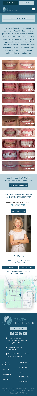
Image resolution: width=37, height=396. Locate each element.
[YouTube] (16, 333)
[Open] (33, 9)
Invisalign (6, 374)
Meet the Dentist (18, 211)
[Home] (10, 9)
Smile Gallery (25, 362)
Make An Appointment (18, 185)
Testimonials (25, 377)
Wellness (6, 379)
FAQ (21, 372)
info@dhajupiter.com (15, 347)
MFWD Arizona (22, 393)
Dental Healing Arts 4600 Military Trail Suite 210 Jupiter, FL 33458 (17, 340)
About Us (23, 367)
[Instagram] (20, 333)
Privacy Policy (28, 390)
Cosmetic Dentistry (6, 364)
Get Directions (27, 267)
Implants (6, 370)
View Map (10, 267)
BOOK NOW (10, 3)
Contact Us (24, 382)
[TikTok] (25, 333)
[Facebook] (12, 333)
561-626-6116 (26, 3)
